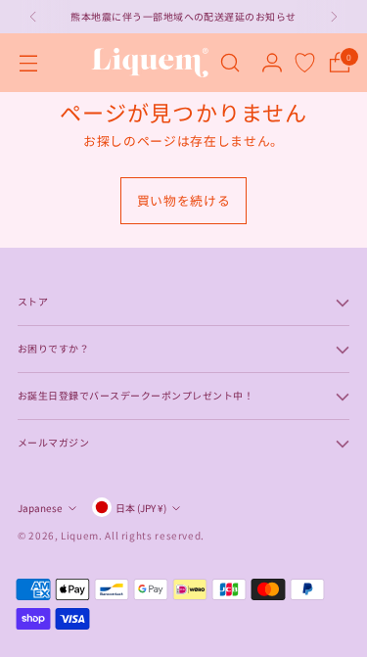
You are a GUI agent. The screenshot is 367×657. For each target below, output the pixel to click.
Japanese (40, 507)
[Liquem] (149, 62)
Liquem (80, 535)
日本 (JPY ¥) (140, 507)
